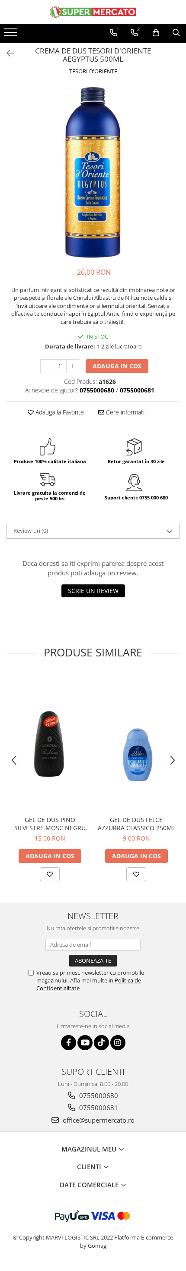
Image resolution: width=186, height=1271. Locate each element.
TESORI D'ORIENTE (93, 71)
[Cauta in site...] (176, 32)
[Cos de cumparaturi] (156, 32)
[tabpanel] (93, 172)
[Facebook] (68, 1042)
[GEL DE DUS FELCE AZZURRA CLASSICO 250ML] (136, 742)
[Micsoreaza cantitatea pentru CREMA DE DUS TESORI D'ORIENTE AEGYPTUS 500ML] (46, 366)
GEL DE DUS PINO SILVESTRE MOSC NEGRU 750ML (50, 824)
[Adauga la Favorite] (50, 874)
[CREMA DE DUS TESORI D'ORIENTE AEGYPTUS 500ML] (93, 172)
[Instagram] (117, 1042)
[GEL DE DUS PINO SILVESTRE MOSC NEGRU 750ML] (50, 742)
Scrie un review (93, 591)
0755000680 (97, 1095)
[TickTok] (101, 1042)
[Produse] (11, 34)
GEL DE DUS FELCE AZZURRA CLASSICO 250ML (136, 824)
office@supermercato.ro (98, 1120)
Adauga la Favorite (59, 412)
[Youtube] (85, 1042)
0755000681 (97, 1107)
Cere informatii (125, 412)
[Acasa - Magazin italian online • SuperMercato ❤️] (93, 12)
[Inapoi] (6, 53)
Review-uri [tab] (30, 530)
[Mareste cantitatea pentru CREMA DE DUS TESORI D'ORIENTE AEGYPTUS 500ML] (72, 366)
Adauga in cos (117, 366)
